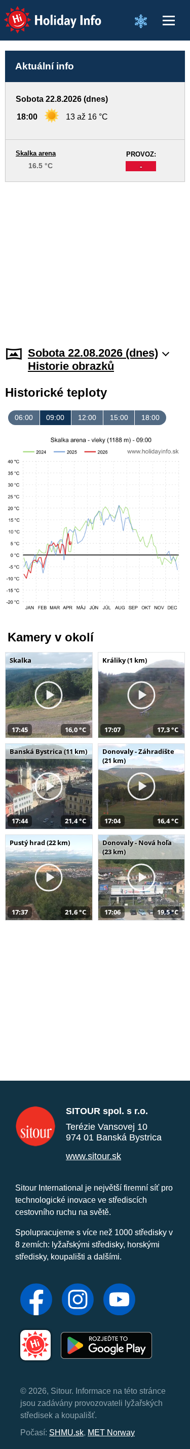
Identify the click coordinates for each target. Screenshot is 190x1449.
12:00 (87, 417)
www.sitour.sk (93, 1156)
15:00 (119, 417)
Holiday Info (43, 13)
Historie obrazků (71, 366)
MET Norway (111, 1432)
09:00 (55, 417)
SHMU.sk (66, 1432)
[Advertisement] (95, 258)
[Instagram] (78, 1300)
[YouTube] (119, 1300)
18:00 (150, 417)
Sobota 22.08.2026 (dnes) (93, 353)
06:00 (24, 417)
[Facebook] (36, 1300)
